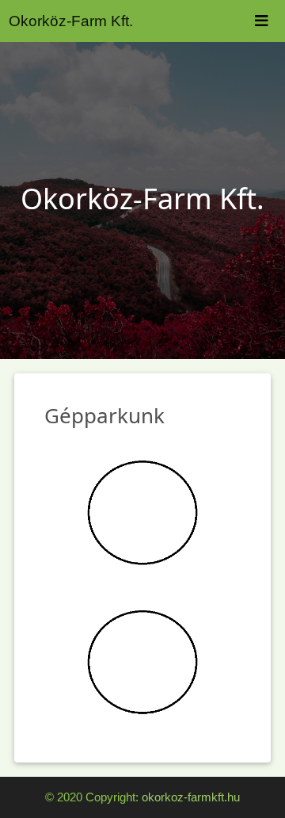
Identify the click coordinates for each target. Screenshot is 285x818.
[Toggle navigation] (260, 21)
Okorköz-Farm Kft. (71, 21)
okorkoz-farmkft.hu (191, 797)
